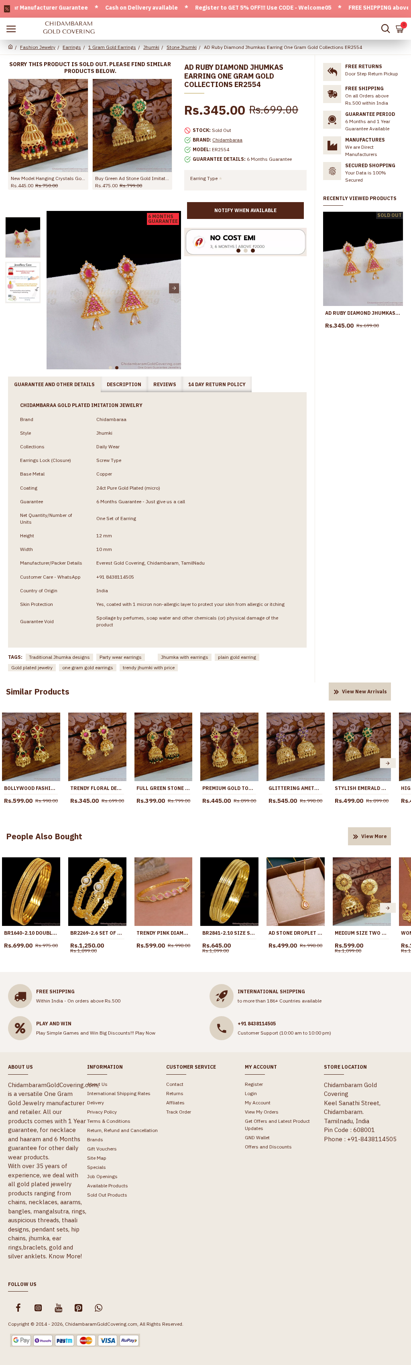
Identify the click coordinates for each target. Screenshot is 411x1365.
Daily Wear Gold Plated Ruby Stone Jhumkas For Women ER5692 (48, 178)
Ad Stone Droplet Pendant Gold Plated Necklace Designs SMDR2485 (296, 933)
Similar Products (37, 691)
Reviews (164, 384)
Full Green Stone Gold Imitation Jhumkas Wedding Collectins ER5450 (163, 788)
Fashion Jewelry (37, 47)
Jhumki (151, 47)
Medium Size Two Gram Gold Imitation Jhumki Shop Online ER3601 (362, 933)
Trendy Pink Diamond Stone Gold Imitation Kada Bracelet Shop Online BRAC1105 (163, 933)
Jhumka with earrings (184, 657)
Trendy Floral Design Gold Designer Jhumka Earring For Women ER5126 (97, 788)
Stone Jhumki (182, 47)
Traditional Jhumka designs (59, 657)
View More (374, 836)
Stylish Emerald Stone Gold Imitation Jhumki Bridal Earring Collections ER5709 (362, 788)
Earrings (72, 47)
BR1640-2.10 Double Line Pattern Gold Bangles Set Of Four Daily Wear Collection (31, 933)
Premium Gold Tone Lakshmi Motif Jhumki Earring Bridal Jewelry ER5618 (229, 788)
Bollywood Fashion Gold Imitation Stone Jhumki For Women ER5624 (31, 788)
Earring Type (204, 178)
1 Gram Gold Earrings (112, 47)
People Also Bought (44, 836)
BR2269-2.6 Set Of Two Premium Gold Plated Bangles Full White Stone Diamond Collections (97, 933)
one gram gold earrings (87, 667)
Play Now (145, 1033)
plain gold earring (237, 657)
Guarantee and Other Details (54, 384)
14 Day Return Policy (217, 384)
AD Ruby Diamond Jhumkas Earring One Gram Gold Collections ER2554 (363, 313)
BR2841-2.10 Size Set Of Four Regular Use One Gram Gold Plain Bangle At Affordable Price (229, 933)
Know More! (65, 1256)
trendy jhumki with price (149, 667)
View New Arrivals (364, 692)
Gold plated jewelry (32, 667)
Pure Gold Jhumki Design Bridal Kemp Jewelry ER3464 (132, 178)
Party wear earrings (121, 657)
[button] (54, 288)
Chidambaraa (227, 140)
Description (124, 384)
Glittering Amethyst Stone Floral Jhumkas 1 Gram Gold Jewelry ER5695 (296, 788)
